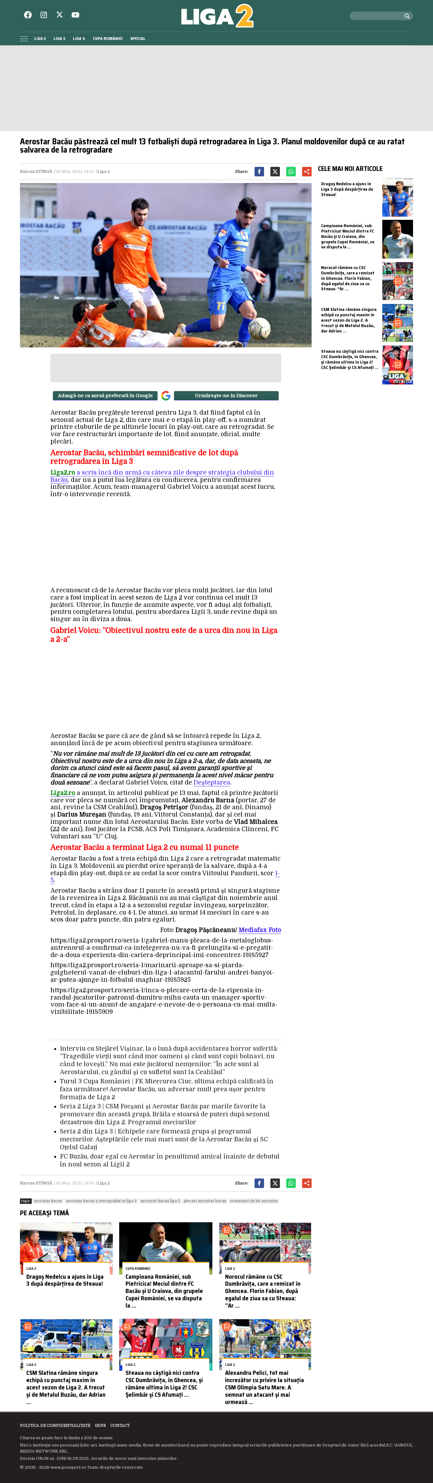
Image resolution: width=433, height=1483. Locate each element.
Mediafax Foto (260, 930)
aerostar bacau (48, 1201)
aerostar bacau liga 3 (160, 1201)
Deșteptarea (212, 782)
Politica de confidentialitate (55, 1425)
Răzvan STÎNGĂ (36, 171)
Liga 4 (79, 38)
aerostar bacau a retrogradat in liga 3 (101, 1201)
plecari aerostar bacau (205, 1201)
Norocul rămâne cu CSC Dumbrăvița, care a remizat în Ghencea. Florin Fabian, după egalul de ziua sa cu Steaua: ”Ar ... (263, 1291)
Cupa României (108, 38)
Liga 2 (40, 38)
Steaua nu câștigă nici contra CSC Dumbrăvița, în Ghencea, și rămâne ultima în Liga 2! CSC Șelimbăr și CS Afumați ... (164, 1383)
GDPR (100, 1425)
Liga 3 (59, 38)
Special (137, 38)
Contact (120, 1425)
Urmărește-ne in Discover (226, 395)
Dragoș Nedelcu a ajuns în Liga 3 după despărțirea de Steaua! (65, 1280)
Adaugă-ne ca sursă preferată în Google (105, 395)
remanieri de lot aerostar (254, 1201)
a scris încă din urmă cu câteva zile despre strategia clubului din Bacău (162, 476)
